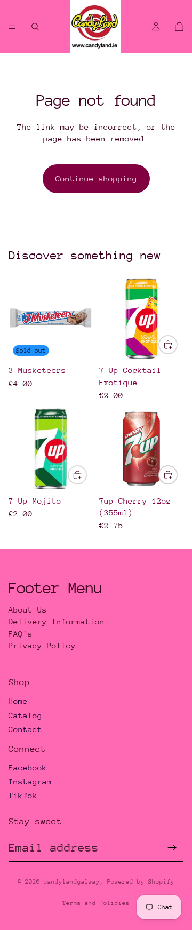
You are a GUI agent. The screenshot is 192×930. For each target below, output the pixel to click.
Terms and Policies (96, 903)
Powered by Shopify (140, 881)
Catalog (25, 715)
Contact (25, 729)
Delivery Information (57, 621)
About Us (28, 609)
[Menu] (12, 26)
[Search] (35, 26)
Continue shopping (96, 178)
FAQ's (21, 633)
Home (18, 700)
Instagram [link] (30, 781)
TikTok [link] (23, 795)
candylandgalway (72, 881)
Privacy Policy (42, 645)
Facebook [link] (28, 767)
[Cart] (179, 26)
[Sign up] (172, 848)
